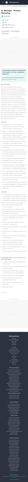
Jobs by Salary (14, 353)
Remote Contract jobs (14, 398)
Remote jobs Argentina (14, 441)
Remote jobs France (14, 449)
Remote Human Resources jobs (14, 383)
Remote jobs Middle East (14, 410)
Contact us (14, 362)
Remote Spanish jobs (14, 430)
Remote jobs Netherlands (14, 458)
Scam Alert (14, 356)
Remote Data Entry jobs (14, 425)
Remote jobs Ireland (14, 452)
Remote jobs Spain (14, 467)
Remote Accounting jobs (14, 417)
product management (15, 31)
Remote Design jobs (14, 376)
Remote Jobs (3, 6)
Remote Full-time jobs (14, 395)
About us (14, 364)
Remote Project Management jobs (14, 431)
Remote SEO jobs (14, 434)
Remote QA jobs (14, 433)
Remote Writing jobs (14, 391)
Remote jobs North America (14, 406)
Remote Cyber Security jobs (14, 422)
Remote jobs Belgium (14, 443)
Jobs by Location (14, 349)
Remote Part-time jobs (14, 397)
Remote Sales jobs (14, 388)
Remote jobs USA (14, 470)
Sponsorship (14, 341)
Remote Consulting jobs (14, 371)
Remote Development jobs (14, 374)
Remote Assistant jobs (14, 419)
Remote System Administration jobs (14, 389)
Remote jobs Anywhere (14, 404)
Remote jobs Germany (14, 451)
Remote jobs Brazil (14, 444)
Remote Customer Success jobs (14, 373)
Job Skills (14, 347)
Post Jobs (14, 338)
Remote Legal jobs (14, 380)
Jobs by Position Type (14, 352)
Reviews (14, 343)
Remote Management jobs (14, 385)
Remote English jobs (14, 427)
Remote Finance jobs (14, 379)
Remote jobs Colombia (14, 448)
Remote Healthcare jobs (14, 382)
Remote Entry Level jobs (14, 428)
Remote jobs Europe (14, 409)
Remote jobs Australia (14, 440)
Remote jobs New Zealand (14, 460)
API (14, 355)
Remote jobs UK (14, 469)
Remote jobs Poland (14, 463)
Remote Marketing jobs (10, 79)
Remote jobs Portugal (14, 464)
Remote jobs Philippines (14, 461)
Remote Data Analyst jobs (14, 424)
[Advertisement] (14, 52)
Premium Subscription (14, 340)
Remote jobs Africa (14, 412)
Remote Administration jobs (14, 370)
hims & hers (7, 16)
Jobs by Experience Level (14, 350)
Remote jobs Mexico (14, 457)
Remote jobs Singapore (14, 466)
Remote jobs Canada (14, 446)
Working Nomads (14, 2)
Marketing (10, 6)
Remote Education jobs (14, 377)
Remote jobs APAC (14, 413)
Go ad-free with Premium (14, 37)
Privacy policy (14, 359)
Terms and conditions (14, 361)
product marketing (5, 31)
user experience (5, 33)
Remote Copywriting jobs (14, 420)
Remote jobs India (14, 454)
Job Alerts (14, 344)
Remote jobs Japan (14, 455)
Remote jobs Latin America (14, 407)
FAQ (14, 358)
